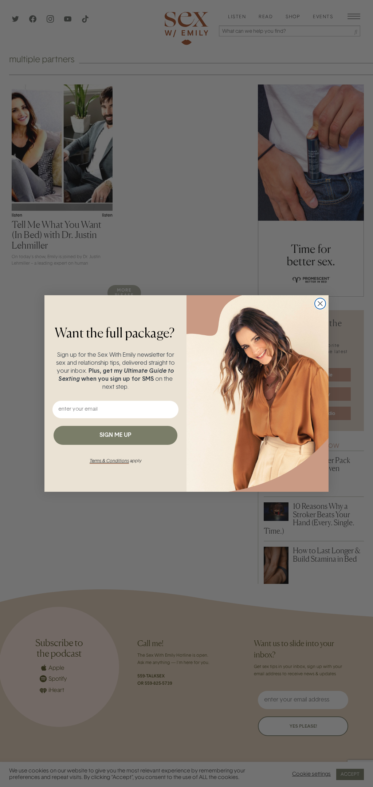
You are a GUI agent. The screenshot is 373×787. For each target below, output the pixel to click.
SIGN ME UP (115, 435)
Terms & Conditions (109, 461)
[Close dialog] (320, 303)
